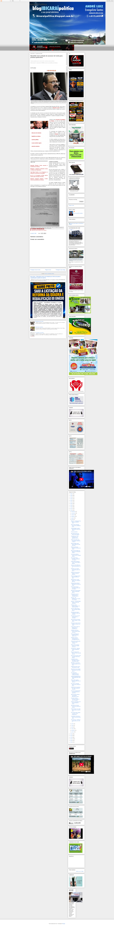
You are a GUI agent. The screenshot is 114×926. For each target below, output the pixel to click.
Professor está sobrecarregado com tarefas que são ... (75, 605)
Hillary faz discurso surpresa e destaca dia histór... (76, 548)
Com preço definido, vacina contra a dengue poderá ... (76, 555)
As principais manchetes (39, 332)
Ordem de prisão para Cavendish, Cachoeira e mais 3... (75, 540)
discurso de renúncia (36, 132)
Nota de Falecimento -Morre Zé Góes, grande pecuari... (76, 652)
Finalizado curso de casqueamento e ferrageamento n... (75, 595)
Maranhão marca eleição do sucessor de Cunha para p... (75, 670)
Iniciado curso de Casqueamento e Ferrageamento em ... (75, 638)
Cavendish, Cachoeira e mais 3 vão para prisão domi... (76, 717)
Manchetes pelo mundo (39, 321)
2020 (71, 503)
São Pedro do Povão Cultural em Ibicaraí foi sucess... (75, 706)
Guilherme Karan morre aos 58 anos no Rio (75, 667)
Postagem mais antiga (60, 269)
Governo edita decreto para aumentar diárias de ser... (75, 609)
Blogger (63, 923)
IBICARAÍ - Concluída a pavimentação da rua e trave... (76, 663)
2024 (71, 497)
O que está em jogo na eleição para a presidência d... (75, 627)
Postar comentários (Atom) (49, 273)
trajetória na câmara (36, 136)
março (72, 728)
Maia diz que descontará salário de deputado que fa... (75, 591)
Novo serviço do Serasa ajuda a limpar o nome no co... (75, 620)
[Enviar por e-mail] (41, 233)
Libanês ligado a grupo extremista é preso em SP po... (75, 529)
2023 (71, 498)
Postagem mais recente (35, 269)
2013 (71, 737)
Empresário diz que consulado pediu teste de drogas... (75, 587)
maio (72, 725)
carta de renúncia (35, 146)
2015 (71, 733)
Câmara (56, 133)
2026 (71, 493)
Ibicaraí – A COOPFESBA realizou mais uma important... (76, 602)
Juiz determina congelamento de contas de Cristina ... (75, 673)
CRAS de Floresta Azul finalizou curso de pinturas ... (75, 573)
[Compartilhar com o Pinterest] (45, 233)
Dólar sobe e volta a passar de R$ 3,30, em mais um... (76, 680)
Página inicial (48, 269)
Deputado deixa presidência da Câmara (38, 230)
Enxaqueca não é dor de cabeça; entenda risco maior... (75, 624)
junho (72, 723)
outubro (72, 514)
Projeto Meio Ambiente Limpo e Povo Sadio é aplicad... (75, 562)
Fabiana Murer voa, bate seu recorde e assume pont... (75, 709)
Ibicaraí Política (38, 4)
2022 (71, 500)
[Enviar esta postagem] (39, 233)
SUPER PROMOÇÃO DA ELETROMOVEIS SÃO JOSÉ (75, 677)
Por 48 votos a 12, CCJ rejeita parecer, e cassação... (75, 616)
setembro (73, 516)
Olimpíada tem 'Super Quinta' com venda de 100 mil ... (75, 580)
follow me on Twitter (80, 871)
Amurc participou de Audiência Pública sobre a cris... (75, 634)
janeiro (72, 731)
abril (72, 727)
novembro (73, 513)
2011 (71, 740)
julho (72, 519)
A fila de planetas (74, 531)
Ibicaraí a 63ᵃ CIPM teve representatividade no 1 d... (76, 566)
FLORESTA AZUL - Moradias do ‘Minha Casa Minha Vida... (75, 660)
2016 (71, 510)
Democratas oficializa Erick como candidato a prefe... (76, 525)
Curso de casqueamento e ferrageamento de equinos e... (75, 691)
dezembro (73, 511)
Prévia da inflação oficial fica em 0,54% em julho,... (75, 576)
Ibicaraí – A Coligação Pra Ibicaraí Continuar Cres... (76, 522)
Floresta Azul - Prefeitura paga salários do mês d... (75, 720)
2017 (71, 508)
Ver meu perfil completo (78, 213)
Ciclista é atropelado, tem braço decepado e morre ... (76, 702)
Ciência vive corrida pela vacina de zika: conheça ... (75, 642)
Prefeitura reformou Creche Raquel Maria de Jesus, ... (75, 631)
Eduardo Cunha (56, 107)
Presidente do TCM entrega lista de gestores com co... (75, 537)
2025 (71, 495)
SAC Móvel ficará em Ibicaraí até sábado (75, 534)
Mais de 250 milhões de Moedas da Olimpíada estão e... (75, 551)
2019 (71, 505)
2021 (71, 501)
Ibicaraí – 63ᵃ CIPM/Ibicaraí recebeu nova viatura (75, 598)
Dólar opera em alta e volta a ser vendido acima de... (75, 645)
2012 (71, 738)
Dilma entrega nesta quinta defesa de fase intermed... (75, 544)
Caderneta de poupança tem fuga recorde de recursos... (75, 688)
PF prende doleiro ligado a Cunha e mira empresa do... (75, 713)
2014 (71, 735)
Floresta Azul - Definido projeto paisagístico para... (75, 649)
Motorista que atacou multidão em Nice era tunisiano (75, 613)
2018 (71, 506)
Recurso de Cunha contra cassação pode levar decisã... (76, 656)
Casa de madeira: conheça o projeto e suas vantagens (75, 699)
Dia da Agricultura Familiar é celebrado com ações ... (75, 558)
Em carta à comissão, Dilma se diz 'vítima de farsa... (75, 684)
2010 (71, 742)
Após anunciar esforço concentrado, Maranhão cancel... (75, 695)
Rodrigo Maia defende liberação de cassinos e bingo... (76, 584)
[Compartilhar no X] (43, 233)
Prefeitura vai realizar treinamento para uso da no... (75, 569)
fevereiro (73, 730)
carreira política (35, 139)
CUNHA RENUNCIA (37, 229)
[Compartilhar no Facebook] (44, 233)
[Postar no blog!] (42, 233)
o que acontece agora (36, 142)
